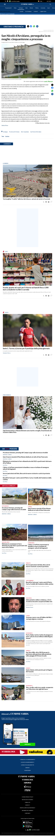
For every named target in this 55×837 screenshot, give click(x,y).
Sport (48, 8)
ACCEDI (49, 1)
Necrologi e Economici (27, 799)
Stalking (7, 136)
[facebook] (7, 1)
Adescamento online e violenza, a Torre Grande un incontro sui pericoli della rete (39, 600)
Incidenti (36, 11)
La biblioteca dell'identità (27, 764)
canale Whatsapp (48, 81)
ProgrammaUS (8, 8)
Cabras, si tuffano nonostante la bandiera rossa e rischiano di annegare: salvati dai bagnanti (38, 546)
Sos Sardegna (28, 11)
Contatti (27, 805)
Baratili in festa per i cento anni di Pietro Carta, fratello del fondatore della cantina (39, 583)
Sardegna (21, 8)
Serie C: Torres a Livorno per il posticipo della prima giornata (26, 348)
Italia (26, 8)
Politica (37, 8)
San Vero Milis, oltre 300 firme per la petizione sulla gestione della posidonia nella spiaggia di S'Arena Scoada (38, 654)
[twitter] (5, 1)
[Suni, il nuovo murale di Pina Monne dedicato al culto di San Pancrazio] (40, 497)
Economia (43, 8)
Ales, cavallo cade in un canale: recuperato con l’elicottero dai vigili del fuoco (39, 688)
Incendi (21, 11)
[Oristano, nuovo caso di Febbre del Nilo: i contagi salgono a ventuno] (12, 622)
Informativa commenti (27, 810)
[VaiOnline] (27, 787)
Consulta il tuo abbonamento (27, 759)
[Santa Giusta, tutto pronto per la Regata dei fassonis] (12, 675)
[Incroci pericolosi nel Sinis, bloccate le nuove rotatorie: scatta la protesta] (12, 569)
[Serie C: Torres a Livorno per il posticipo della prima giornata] (27, 330)
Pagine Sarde (27, 770)
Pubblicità (27, 802)
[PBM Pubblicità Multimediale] (27, 790)
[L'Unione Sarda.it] (27, 4)
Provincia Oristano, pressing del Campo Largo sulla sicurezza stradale (25, 452)
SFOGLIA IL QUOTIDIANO (7, 14)
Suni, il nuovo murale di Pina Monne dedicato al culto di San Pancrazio (25, 457)
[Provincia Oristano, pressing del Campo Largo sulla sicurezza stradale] (14, 496)
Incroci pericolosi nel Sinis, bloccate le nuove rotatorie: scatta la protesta (26, 473)
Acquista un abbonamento (27, 762)
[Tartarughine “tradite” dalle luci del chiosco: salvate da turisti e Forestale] (27, 181)
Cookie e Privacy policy (27, 796)
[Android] (27, 826)
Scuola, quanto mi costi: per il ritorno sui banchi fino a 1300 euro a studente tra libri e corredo (25, 288)
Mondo (31, 8)
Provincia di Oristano (14, 131)
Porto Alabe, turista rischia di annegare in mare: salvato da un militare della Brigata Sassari (39, 636)
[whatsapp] (9, 1)
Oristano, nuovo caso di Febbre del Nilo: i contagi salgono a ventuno (39, 618)
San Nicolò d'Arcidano (35, 131)
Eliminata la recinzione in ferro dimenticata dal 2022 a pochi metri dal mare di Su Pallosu (14, 545)
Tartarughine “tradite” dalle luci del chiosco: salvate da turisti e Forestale (26, 199)
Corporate (27, 813)
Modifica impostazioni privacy (27, 807)
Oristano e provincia (14, 27)
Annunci (27, 767)
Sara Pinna (5, 465)
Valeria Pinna (4, 125)
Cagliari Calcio (43, 11)
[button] (28, 26)
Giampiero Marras (7, 353)
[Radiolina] (41, 752)
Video (15, 8)
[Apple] (27, 822)
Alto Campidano (25, 131)
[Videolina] (14, 752)
